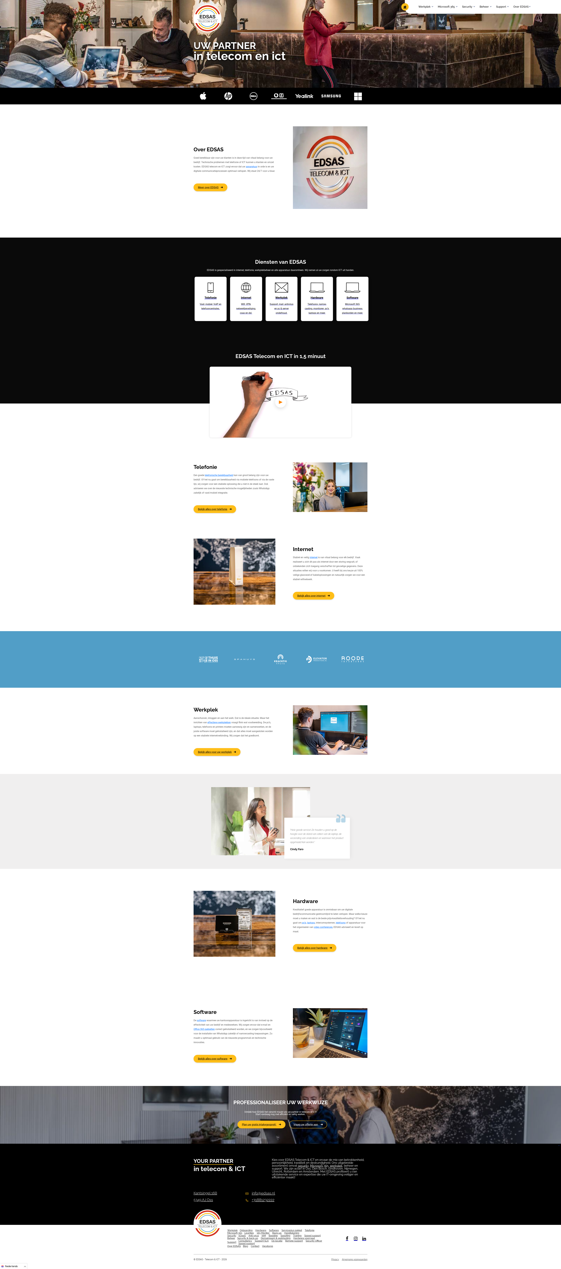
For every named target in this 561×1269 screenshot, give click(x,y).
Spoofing (285, 1235)
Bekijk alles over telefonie (212, 509)
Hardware (260, 1230)
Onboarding (246, 1230)
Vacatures (267, 1246)
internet (313, 557)
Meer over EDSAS (208, 187)
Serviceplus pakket (292, 1230)
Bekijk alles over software (212, 1058)
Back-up (277, 1233)
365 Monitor (263, 1233)
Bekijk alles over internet (311, 595)
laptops (311, 922)
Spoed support (312, 1235)
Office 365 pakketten (204, 1029)
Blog (245, 1246)
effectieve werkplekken (219, 722)
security (303, 1165)
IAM (264, 1235)
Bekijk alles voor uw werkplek (215, 752)
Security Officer (314, 1241)
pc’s (304, 922)
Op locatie (276, 1241)
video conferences (323, 927)
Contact (255, 1246)
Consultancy (245, 1241)
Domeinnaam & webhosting (276, 1238)
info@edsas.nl (263, 1193)
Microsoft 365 (446, 6)
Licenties (249, 1233)
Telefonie (309, 1230)
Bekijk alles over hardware (312, 947)
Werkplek (424, 6)
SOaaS (242, 1235)
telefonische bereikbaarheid (219, 475)
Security (467, 6)
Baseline (273, 1235)
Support (501, 6)
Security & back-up (247, 1238)
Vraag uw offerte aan (306, 1124)
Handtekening (291, 1233)
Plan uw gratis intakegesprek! (259, 1124)
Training (297, 1235)
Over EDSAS (521, 6)
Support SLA (262, 1241)
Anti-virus (254, 1235)
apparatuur (251, 166)
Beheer (484, 6)
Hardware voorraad (304, 1238)
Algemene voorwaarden (354, 1259)
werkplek (336, 1165)
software (201, 1020)
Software (274, 1230)
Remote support (294, 1241)
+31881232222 (263, 1200)
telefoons (341, 922)
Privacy (335, 1259)
